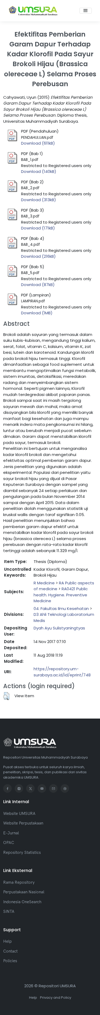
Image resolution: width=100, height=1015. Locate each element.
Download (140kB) (38, 171)
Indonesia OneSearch (22, 901)
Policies (10, 960)
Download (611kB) (38, 143)
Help (7, 941)
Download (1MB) (37, 313)
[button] (6, 696)
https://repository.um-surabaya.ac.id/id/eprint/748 (62, 672)
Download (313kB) (38, 200)
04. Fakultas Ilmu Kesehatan (61, 608)
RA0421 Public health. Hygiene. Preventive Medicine (61, 595)
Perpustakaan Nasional (23, 891)
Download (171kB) (38, 228)
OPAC (8, 842)
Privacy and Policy (55, 997)
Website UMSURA (19, 813)
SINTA (8, 911)
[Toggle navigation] (85, 11)
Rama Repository (19, 882)
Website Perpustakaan (23, 823)
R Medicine (44, 583)
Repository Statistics (22, 852)
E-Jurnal (11, 832)
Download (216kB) (38, 256)
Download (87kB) (38, 284)
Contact (10, 951)
